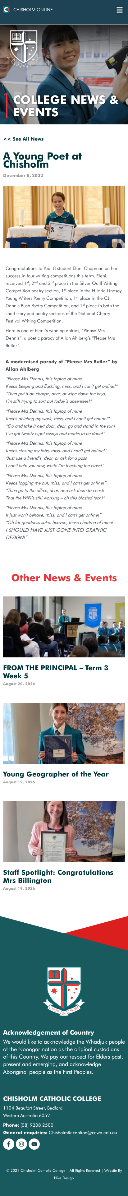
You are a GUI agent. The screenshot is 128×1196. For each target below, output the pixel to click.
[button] (120, 10)
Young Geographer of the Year (56, 774)
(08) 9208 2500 (37, 1125)
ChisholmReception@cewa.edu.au (83, 1132)
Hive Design (64, 1177)
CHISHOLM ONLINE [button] (33, 9)
